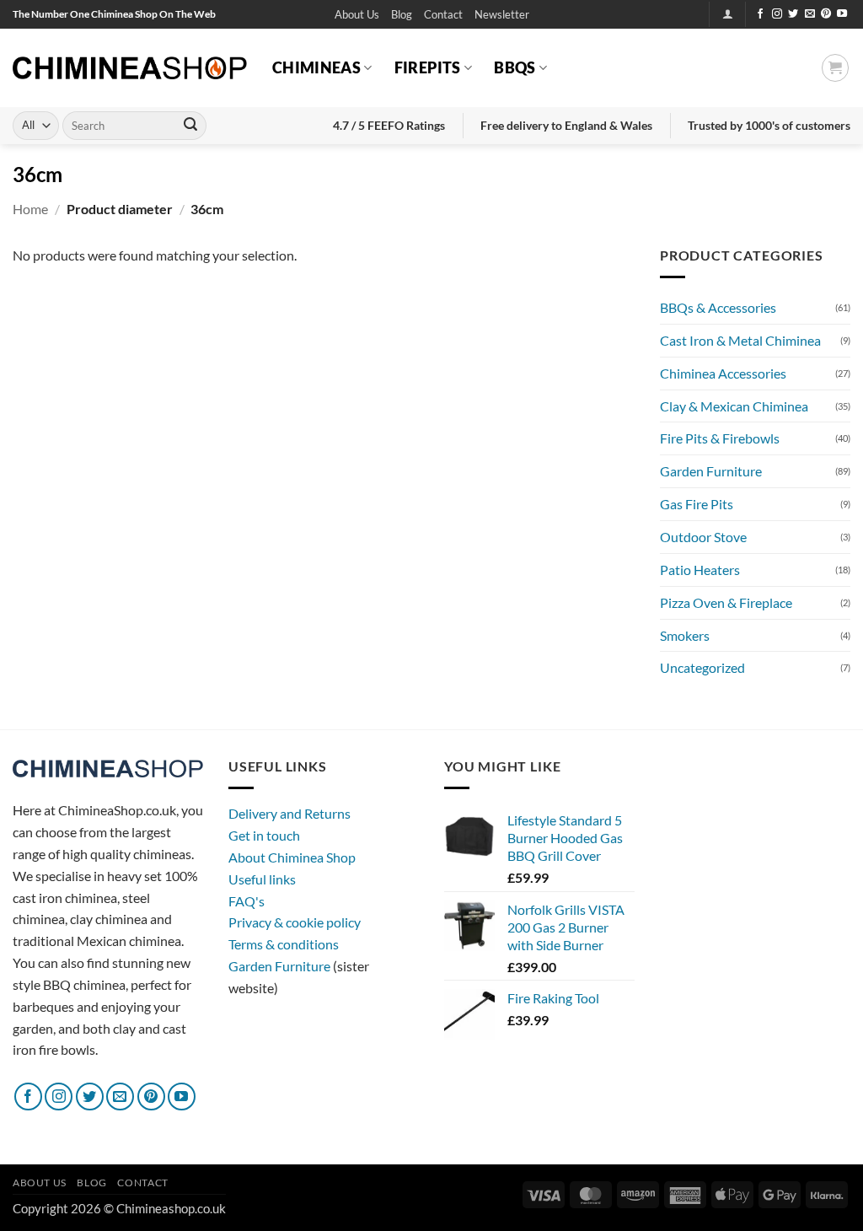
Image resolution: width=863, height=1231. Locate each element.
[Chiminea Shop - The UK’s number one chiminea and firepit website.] (130, 68)
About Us (357, 14)
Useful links (262, 879)
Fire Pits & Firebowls (720, 438)
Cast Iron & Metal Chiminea (740, 340)
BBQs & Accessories (718, 307)
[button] (501, 15)
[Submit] (190, 125)
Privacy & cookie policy (294, 922)
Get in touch (264, 835)
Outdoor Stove (703, 537)
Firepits (427, 67)
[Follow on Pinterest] (826, 14)
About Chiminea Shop (292, 857)
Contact (443, 14)
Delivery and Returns (289, 813)
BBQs (514, 67)
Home (30, 209)
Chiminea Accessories (723, 373)
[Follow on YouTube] (842, 14)
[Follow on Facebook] (760, 14)
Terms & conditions (283, 944)
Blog (401, 14)
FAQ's (246, 901)
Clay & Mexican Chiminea (734, 406)
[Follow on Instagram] (777, 14)
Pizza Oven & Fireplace (726, 602)
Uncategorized (702, 667)
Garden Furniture (711, 471)
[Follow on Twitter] (793, 14)
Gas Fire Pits (696, 504)
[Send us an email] (810, 14)
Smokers (685, 635)
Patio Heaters (700, 570)
